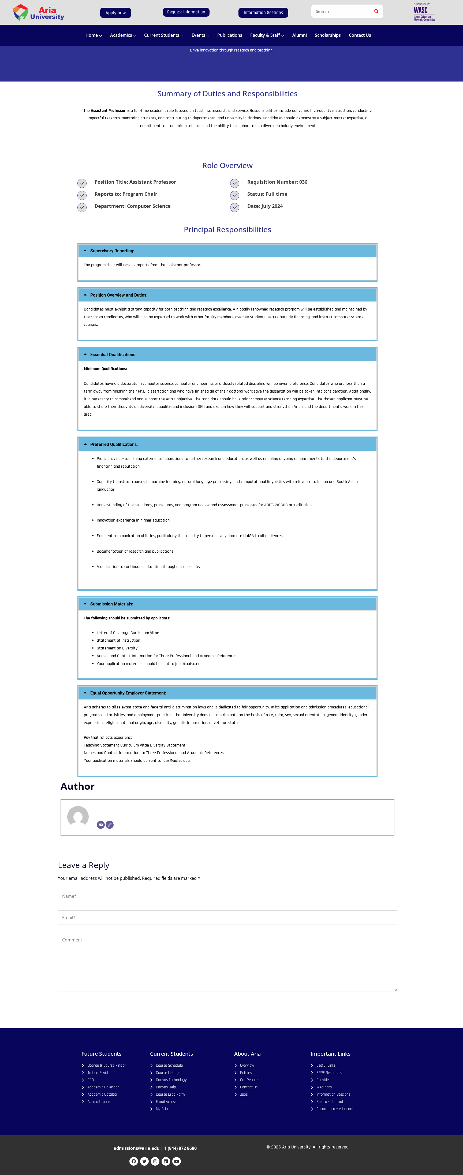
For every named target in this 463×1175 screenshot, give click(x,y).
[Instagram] (155, 1161)
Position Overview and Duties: (119, 295)
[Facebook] (133, 1161)
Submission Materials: (111, 604)
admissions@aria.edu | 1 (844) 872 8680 (155, 1148)
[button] (227, 251)
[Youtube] (176, 1161)
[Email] (101, 825)
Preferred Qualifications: (114, 444)
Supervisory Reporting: (112, 250)
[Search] (376, 11)
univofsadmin (113, 810)
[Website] (110, 825)
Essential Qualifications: (113, 354)
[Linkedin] (166, 1161)
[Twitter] (144, 1161)
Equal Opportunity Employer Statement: (128, 693)
